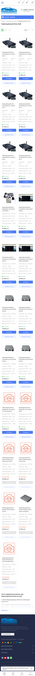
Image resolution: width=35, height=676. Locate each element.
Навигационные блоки (11, 21)
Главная (3, 21)
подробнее (4, 610)
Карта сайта (21, 639)
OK (31, 668)
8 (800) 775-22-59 (28, 10)
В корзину (9, 78)
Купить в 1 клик (9, 83)
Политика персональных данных (9, 639)
